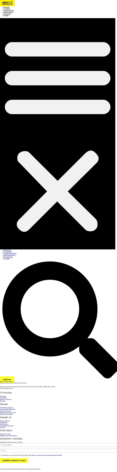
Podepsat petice (8, 10)
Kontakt (6, 15)
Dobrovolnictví (8, 12)
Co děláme (6, 9)
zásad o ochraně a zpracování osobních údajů (47, 455)
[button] (57, 133)
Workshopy (7, 14)
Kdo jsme (6, 7)
